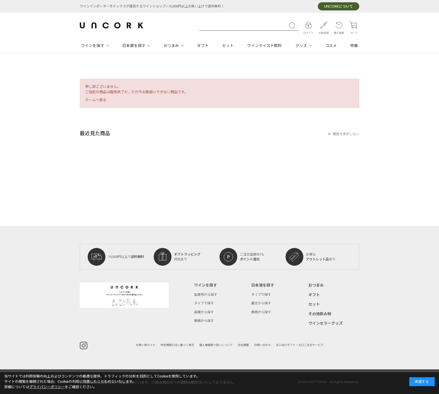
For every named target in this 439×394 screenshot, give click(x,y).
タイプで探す (204, 303)
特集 (354, 46)
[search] (293, 25)
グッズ (301, 46)
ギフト (203, 46)
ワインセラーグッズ (325, 323)
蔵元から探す (261, 303)
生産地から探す (205, 294)
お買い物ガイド (145, 345)
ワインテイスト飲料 (264, 46)
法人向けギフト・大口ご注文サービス (299, 345)
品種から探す (204, 312)
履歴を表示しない (346, 134)
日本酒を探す (133, 46)
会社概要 (243, 345)
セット (227, 46)
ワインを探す (92, 46)
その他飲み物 (319, 314)
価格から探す (204, 320)
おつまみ (171, 46)
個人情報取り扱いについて (216, 345)
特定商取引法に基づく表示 (177, 345)
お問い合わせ (262, 345)
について (338, 6)
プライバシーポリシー (47, 387)
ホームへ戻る (95, 100)
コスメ (331, 46)
